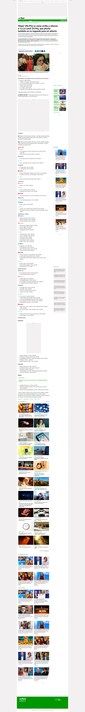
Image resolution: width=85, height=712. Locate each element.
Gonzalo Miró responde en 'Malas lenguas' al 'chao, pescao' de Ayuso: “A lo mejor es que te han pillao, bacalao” (41, 566)
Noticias (20, 20)
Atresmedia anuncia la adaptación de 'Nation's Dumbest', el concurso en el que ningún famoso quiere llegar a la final (61, 228)
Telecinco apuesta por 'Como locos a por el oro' (56, 102)
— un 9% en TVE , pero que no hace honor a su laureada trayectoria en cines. (38, 40)
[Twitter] (42, 51)
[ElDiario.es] (63, 20)
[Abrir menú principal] (66, 18)
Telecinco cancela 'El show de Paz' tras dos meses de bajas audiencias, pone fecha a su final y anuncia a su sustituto (41, 583)
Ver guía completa (56, 112)
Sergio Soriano (20, 570)
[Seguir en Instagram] (57, 699)
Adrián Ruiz (36, 665)
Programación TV (25, 20)
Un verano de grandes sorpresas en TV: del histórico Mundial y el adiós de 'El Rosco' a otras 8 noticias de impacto (25, 567)
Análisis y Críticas (49, 20)
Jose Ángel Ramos (20, 633)
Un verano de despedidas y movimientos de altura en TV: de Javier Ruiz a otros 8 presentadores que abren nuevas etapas (41, 600)
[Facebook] (38, 51)
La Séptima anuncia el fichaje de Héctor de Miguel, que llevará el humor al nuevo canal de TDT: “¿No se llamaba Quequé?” (25, 616)
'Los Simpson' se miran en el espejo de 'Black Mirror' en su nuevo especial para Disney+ (59, 298)
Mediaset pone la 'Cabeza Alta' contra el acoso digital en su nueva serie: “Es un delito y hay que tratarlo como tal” (25, 631)
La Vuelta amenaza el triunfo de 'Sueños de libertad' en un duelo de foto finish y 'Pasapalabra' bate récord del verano (25, 678)
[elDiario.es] (22, 700)
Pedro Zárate (36, 585)
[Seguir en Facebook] (56, 699)
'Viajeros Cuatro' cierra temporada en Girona (56, 107)
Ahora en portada (21, 587)
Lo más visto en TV (36, 20)
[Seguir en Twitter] (55, 699)
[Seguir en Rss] (60, 699)
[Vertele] (22, 699)
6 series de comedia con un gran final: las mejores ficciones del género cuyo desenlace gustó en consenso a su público (25, 583)
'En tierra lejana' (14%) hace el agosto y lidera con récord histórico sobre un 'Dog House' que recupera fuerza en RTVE (41, 662)
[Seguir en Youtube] (59, 699)
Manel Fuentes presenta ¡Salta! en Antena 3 (56, 96)
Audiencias (30, 20)
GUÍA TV (57, 85)
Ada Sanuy (19, 585)
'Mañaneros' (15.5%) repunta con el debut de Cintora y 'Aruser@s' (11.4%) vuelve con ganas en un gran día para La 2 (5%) (61, 171)
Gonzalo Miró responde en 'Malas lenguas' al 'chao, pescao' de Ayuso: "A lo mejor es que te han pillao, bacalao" (61, 199)
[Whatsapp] (36, 51)
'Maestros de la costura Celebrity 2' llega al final (56, 90)
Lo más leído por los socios (23, 554)
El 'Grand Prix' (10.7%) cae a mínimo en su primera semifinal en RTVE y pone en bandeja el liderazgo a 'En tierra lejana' (41, 678)
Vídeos (44, 20)
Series (41, 20)
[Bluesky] (40, 51)
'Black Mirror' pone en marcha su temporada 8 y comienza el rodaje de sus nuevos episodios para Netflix (59, 292)
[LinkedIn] (44, 51)
